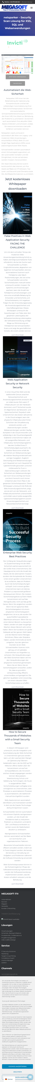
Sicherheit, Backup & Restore (11, 933)
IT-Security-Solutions (8, 951)
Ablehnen (17, 1072)
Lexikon (4, 963)
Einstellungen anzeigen (17, 1077)
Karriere (4, 902)
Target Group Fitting (8, 956)
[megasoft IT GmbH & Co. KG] (15, 8)
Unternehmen (6, 899)
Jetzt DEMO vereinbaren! (17, 77)
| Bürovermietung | (26, 2)
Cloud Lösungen (7, 931)
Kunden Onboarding (8, 908)
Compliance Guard (7, 958)
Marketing (4, 954)
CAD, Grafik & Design (8, 940)
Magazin (4, 904)
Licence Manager (7, 960)
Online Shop (17, 83)
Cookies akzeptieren (17, 1066)
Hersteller (4, 906)
